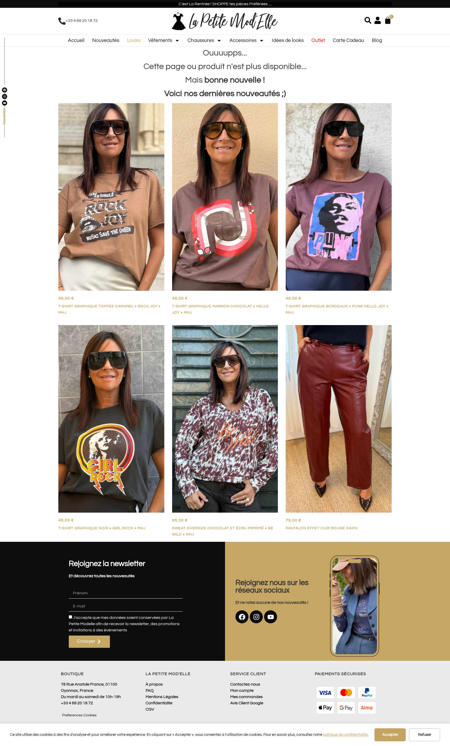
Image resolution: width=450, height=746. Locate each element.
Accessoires (243, 40)
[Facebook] (241, 616)
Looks (133, 40)
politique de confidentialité (345, 735)
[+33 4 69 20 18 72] (62, 21)
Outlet (318, 40)
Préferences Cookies (79, 715)
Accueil (76, 40)
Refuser (424, 735)
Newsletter (4, 116)
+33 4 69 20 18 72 (82, 20)
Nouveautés (105, 40)
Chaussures (201, 40)
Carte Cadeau (348, 40)
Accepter (390, 735)
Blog (377, 40)
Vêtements (160, 40)
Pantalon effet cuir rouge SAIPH (322, 528)
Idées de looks (288, 40)
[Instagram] (256, 616)
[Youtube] (270, 616)
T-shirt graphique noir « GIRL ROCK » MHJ (102, 528)
